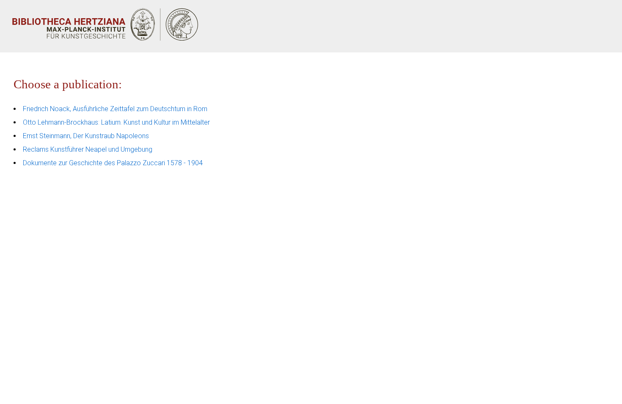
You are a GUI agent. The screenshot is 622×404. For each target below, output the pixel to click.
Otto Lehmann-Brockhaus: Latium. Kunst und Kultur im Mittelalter (116, 122)
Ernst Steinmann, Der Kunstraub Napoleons (86, 136)
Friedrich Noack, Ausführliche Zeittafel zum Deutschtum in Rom (115, 109)
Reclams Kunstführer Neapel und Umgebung (87, 149)
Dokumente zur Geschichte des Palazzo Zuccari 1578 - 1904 (113, 163)
